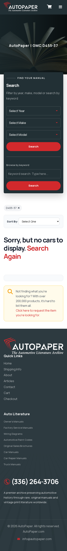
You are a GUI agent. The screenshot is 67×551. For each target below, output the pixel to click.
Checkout (10, 399)
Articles (9, 381)
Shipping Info (12, 369)
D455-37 (11, 208)
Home (8, 363)
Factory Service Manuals (18, 427)
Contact (9, 387)
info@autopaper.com (37, 539)
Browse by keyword (17, 165)
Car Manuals (11, 452)
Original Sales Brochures (18, 446)
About (8, 375)
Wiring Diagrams (13, 433)
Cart (7, 393)
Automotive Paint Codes (18, 439)
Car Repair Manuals (15, 458)
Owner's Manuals (13, 421)
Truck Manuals (12, 464)
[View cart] (49, 6)
